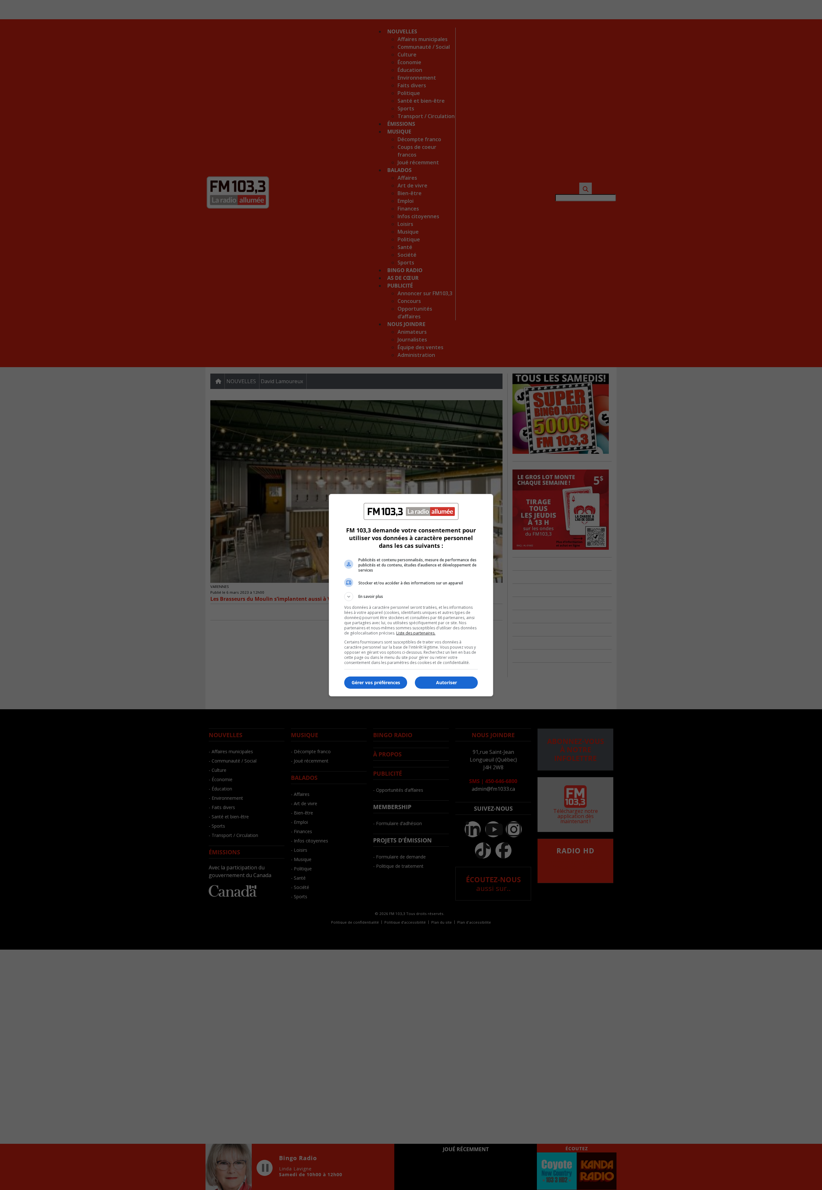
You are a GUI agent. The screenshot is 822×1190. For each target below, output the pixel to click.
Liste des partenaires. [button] (415, 633)
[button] (411, 596)
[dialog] (411, 595)
